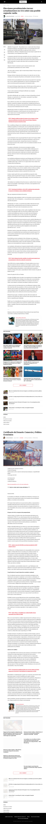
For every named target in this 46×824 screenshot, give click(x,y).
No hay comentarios (29, 16)
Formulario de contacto (7, 418)
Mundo (22, 16)
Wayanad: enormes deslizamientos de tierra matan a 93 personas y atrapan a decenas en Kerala (12, 379)
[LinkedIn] (4, 55)
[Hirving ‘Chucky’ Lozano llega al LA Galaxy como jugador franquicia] (5, 409)
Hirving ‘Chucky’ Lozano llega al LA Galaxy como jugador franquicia (21, 407)
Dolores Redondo (10, 437)
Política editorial (6, 422)
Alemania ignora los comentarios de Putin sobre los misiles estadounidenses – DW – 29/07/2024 (33, 379)
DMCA (4, 417)
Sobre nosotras (6, 424)
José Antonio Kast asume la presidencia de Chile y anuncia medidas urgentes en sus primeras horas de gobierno (33, 346)
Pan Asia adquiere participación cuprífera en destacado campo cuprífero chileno (33, 767)
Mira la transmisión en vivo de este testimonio (18, 484)
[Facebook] (4, 50)
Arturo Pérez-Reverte (10, 16)
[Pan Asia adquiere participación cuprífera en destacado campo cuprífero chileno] (33, 759)
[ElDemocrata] (23, 2)
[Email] (4, 60)
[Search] (41, 2)
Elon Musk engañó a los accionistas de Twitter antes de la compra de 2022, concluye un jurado (12, 346)
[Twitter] (4, 52)
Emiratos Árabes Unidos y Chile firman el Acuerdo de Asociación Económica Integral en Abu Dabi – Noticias (33, 733)
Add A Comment (23, 385)
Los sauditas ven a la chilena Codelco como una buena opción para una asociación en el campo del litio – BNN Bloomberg (32, 741)
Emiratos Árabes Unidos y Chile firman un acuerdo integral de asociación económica (12, 751)
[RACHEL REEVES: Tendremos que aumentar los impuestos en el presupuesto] (33, 355)
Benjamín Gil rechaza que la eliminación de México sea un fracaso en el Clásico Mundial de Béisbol (12, 363)
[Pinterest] (4, 57)
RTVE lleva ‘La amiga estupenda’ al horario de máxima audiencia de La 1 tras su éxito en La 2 (25, 397)
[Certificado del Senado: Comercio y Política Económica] (23, 453)
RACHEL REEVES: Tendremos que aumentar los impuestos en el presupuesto (31, 363)
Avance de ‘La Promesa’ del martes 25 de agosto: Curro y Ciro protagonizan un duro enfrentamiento (24, 403)
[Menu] (4, 2)
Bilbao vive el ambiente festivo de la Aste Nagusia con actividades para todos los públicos (25, 390)
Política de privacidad (7, 420)
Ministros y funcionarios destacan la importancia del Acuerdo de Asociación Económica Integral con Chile (12, 757)
